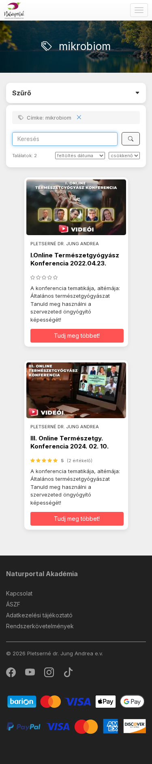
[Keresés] (131, 138)
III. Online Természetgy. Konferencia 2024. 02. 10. (69, 442)
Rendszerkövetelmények (40, 626)
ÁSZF (13, 604)
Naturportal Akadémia (42, 574)
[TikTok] (68, 674)
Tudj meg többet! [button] (77, 335)
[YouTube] (30, 674)
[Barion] (76, 701)
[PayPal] (76, 726)
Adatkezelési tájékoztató (39, 615)
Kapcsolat (19, 593)
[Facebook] (11, 674)
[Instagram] (49, 674)
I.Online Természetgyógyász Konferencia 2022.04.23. (74, 259)
